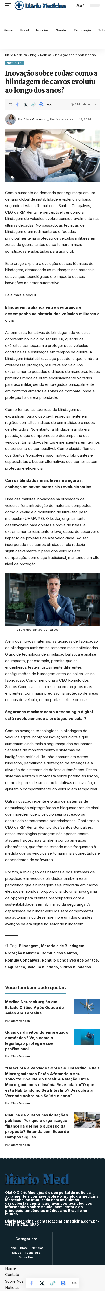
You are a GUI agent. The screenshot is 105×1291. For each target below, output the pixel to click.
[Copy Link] (33, 104)
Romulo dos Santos (59, 953)
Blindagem (29, 946)
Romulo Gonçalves (22, 960)
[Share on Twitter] (25, 104)
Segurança (15, 967)
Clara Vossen (33, 119)
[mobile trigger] (9, 5)
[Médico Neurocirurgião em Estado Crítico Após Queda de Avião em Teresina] (87, 1006)
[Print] (41, 104)
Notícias (14, 63)
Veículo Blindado (43, 967)
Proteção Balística (22, 953)
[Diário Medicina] (40, 5)
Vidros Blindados (75, 967)
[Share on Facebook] (17, 104)
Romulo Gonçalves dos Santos (70, 960)
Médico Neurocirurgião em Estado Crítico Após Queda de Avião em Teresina (34, 1007)
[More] (48, 104)
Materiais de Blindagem (62, 946)
